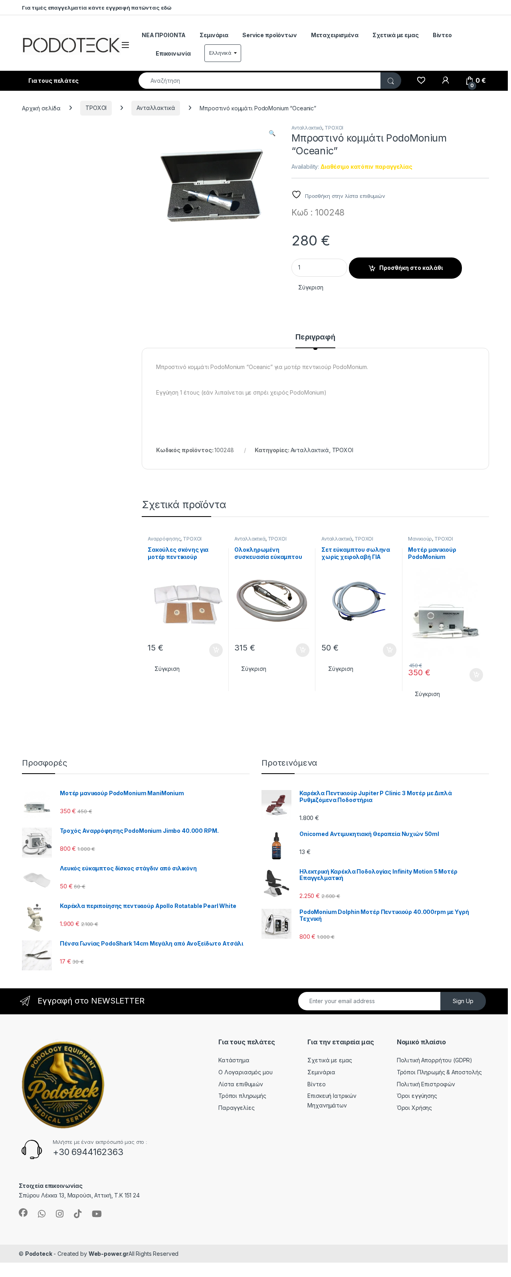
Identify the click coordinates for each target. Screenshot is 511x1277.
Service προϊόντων (269, 35)
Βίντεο (442, 35)
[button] (272, 133)
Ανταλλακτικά (156, 107)
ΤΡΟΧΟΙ (96, 107)
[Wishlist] (421, 81)
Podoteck (38, 1253)
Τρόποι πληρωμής (242, 1095)
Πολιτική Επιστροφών (426, 1084)
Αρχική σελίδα (41, 107)
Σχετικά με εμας (395, 35)
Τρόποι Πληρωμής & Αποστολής (439, 1072)
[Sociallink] (23, 1212)
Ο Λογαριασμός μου (245, 1072)
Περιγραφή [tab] (315, 337)
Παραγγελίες (236, 1107)
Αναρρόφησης (164, 539)
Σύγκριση (310, 287)
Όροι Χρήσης (414, 1107)
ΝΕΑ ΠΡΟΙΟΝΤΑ (164, 35)
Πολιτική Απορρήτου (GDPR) (435, 1060)
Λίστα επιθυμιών (240, 1084)
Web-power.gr (109, 1253)
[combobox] (260, 80)
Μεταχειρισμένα (334, 35)
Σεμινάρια (214, 35)
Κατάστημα (234, 1060)
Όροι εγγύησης (417, 1095)
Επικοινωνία (173, 53)
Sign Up (463, 1001)
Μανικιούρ (420, 539)
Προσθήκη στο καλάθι (411, 267)
